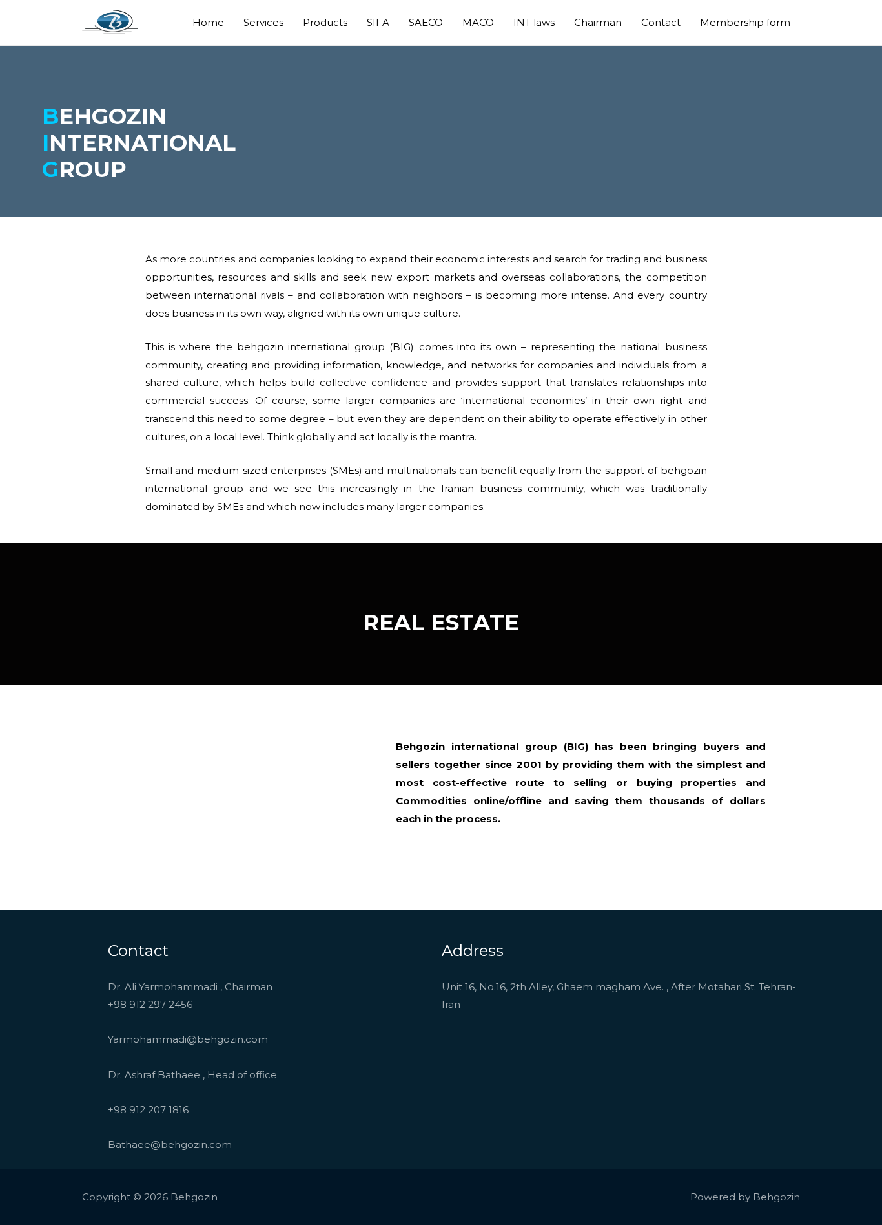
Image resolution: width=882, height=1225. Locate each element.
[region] (243, 795)
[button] (117, 795)
